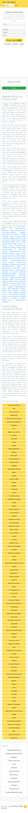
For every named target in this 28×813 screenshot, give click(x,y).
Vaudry (24, 242)
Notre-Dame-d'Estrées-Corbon (14, 563)
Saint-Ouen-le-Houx (8, 266)
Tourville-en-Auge (20, 245)
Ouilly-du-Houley (7, 249)
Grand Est (14, 767)
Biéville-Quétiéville (14, 449)
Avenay (11, 245)
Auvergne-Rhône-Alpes (14, 750)
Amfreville (5, 236)
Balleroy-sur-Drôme (12, 234)
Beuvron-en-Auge (14, 253)
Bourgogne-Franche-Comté (14, 753)
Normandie (7, 44)
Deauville (4, 285)
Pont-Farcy (14, 667)
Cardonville (22, 275)
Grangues (23, 232)
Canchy (22, 44)
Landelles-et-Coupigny (8, 247)
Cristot (24, 268)
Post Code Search (9, 2)
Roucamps (5, 279)
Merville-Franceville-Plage (18, 277)
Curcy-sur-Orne (21, 283)
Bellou (18, 242)
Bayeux (20, 244)
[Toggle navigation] (16, 5)
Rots (3, 234)
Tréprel (18, 247)
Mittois (19, 266)
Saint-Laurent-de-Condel (14, 674)
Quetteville (5, 302)
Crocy (4, 292)
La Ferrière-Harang (14, 728)
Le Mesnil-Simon (15, 240)
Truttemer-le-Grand (14, 251)
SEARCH (14, 88)
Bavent (12, 262)
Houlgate (23, 240)
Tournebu (23, 290)
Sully (9, 290)
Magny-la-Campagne (19, 292)
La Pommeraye (20, 249)
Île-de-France (14, 774)
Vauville (13, 283)
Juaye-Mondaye (14, 523)
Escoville (23, 255)
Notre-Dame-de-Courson (18, 230)
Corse (14, 764)
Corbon (9, 292)
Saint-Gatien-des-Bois (8, 242)
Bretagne (14, 757)
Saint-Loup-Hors (21, 228)
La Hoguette (14, 272)
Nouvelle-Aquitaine (14, 782)
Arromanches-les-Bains (19, 296)
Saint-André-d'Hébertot (9, 232)
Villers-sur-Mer (6, 244)
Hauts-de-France (14, 771)
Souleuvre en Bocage (9, 298)
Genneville (23, 272)
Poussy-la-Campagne (19, 257)
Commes (4, 251)
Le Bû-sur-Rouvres (14, 459)
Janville (17, 255)
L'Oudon (4, 260)
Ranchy (14, 244)
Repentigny (5, 264)
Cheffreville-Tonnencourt (14, 650)
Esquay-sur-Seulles (7, 281)
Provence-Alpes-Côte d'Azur (14, 792)
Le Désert (22, 234)
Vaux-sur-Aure (21, 262)
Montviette (18, 238)
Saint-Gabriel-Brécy (13, 289)
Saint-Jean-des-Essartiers (14, 603)
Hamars (4, 294)
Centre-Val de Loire (14, 760)
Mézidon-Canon (7, 257)
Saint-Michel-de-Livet (8, 275)
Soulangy (11, 238)
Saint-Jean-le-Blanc (14, 405)
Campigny (16, 290)
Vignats (11, 279)
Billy (9, 300)
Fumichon (5, 277)
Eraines (4, 296)
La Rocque (14, 489)
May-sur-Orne (14, 529)
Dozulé (23, 247)
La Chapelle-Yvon (14, 590)
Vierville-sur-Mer (14, 264)
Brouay (17, 236)
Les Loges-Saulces (15, 285)
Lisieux (12, 236)
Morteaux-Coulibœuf (15, 259)
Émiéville (4, 259)
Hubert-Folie (16, 268)
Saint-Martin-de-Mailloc (9, 274)
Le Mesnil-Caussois (19, 300)
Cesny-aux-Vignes (7, 270)
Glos (10, 228)
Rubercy (4, 290)
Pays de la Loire (14, 789)
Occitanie (14, 785)
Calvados (15, 44)
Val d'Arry (23, 264)
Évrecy (9, 296)
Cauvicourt (22, 274)
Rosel (24, 259)
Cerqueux (10, 287)
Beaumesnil (5, 230)
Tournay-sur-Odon (20, 279)
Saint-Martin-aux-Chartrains (17, 294)
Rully (16, 281)
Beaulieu (23, 289)
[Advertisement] (14, 62)
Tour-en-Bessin (10, 255)
